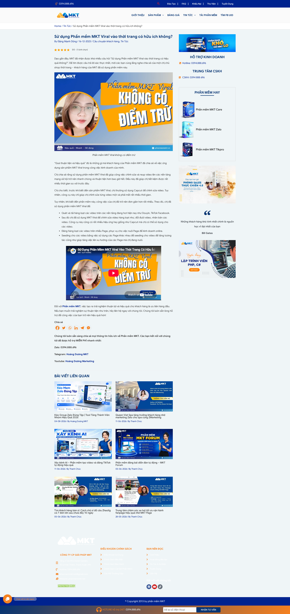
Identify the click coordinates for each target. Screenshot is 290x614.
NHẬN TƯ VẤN (208, 609)
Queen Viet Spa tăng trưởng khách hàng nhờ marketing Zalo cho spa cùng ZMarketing (140, 416)
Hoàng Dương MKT (77, 354)
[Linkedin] (76, 328)
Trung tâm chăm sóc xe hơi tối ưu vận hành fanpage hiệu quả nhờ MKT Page (139, 511)
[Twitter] (63, 328)
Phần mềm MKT (71, 306)
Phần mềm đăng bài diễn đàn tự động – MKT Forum (140, 464)
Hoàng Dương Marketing (79, 361)
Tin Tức (124, 41)
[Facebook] (57, 328)
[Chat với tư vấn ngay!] (7, 598)
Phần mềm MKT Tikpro (210, 149)
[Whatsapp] (70, 328)
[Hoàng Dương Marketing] (94, 361)
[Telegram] (82, 328)
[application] (162, 15)
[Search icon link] (158, 4)
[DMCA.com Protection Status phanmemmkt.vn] (66, 585)
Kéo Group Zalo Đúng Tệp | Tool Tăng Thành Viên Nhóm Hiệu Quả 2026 (82, 416)
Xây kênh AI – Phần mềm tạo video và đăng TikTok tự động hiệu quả (82, 464)
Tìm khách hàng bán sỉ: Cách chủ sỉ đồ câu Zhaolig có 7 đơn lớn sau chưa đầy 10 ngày (82, 511)
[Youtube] (154, 586)
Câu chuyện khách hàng (106, 41)
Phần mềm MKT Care (209, 109)
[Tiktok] (160, 586)
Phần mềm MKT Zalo (208, 129)
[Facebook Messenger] (88, 328)
